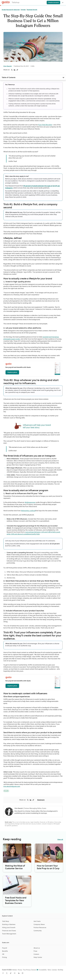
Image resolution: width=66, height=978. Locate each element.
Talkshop (15, 2)
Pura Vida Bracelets (45, 124)
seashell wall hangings (51, 337)
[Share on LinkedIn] (14, 70)
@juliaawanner (30, 502)
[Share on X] (11, 70)
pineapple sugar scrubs (11, 339)
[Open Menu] (62, 2)
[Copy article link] (17, 70)
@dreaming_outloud (28, 510)
